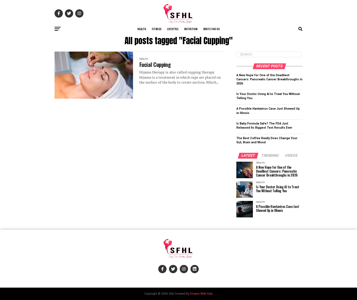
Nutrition (191, 29)
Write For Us (211, 29)
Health (141, 29)
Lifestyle (172, 29)
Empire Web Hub (201, 293)
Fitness (156, 29)
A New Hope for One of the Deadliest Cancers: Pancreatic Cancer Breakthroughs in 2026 (269, 79)
